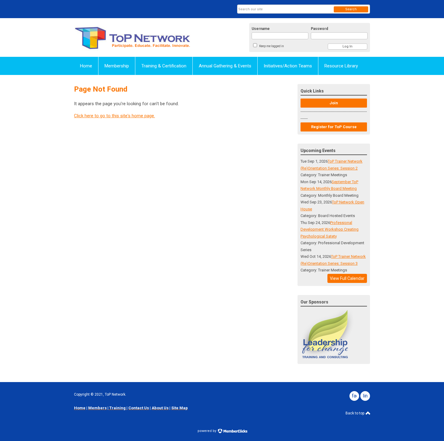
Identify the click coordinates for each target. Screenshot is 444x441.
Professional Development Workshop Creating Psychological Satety (330, 229)
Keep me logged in (271, 46)
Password (319, 29)
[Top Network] (133, 37)
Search (351, 9)
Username (261, 29)
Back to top (355, 413)
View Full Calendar (347, 278)
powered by (207, 431)
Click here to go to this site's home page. (114, 115)
